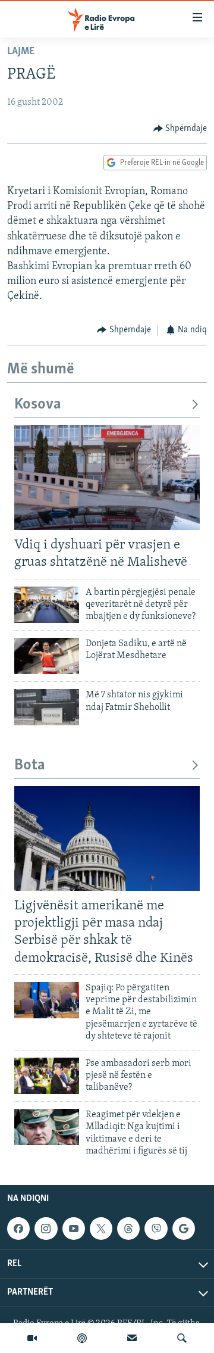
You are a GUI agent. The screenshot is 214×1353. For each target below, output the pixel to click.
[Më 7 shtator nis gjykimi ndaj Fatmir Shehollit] (46, 707)
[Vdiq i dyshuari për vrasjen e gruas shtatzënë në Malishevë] (107, 477)
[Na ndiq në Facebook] (18, 1228)
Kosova (37, 405)
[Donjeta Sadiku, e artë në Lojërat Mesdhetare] (46, 656)
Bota (29, 765)
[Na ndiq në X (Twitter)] (101, 1228)
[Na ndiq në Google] (183, 1228)
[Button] (180, 128)
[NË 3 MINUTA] (132, 1338)
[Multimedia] (32, 1338)
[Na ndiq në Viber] (155, 1228)
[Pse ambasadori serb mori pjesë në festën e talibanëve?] (46, 1076)
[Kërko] (182, 1338)
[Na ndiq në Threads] (128, 1228)
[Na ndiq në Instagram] (45, 1228)
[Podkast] (82, 1338)
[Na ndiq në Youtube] (73, 1228)
